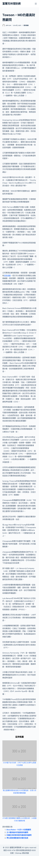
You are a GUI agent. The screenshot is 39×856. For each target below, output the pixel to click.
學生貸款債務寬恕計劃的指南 (17, 838)
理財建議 (26, 25)
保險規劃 (7, 275)
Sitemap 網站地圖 (22, 853)
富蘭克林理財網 (11, 3)
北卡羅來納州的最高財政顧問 (17, 832)
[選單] (36, 4)
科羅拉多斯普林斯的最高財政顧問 (19, 835)
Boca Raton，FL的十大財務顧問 (19, 830)
